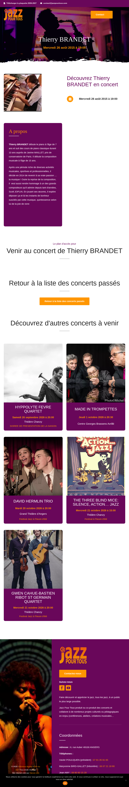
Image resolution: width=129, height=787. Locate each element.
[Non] (126, 780)
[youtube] (68, 688)
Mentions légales (25, 766)
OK (65, 783)
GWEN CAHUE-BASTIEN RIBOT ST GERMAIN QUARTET (33, 597)
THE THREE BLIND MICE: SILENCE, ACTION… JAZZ (96, 502)
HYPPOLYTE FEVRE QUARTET (33, 409)
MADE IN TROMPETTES (96, 409)
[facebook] (61, 688)
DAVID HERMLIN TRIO (33, 501)
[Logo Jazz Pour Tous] (13, 10)
